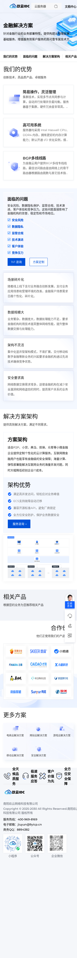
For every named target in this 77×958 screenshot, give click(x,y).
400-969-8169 (27, 819)
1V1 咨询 (16, 262)
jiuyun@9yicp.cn (30, 824)
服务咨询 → (20, 524)
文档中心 (70, 6)
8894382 (23, 829)
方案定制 (38, 262)
